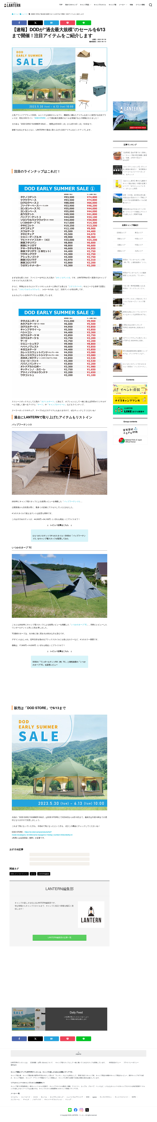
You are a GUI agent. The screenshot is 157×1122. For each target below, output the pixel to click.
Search (150, 3)
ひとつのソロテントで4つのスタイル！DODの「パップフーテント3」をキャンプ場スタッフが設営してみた (59, 537)
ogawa (94, 1097)
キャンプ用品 (84, 4)
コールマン (14, 1097)
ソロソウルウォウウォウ (29, 289)
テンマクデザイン (106, 1097)
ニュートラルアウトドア (75, 1097)
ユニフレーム (15, 1099)
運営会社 (14, 1065)
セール (33, 874)
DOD (87, 1097)
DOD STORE (40, 118)
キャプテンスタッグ (56, 1097)
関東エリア (121, 238)
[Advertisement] (59, 977)
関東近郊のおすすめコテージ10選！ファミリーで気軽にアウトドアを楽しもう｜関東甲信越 (135, 211)
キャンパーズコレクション (53, 1099)
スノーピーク (25, 1097)
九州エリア (139, 251)
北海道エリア (121, 232)
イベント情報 (140, 4)
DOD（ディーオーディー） (19, 874)
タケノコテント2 (63, 277)
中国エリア (139, 245)
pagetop (78, 1054)
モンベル (44, 1097)
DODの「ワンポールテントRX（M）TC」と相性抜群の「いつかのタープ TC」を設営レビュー (59, 663)
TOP (60, 4)
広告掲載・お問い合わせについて (41, 1062)
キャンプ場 (112, 4)
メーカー (122, 4)
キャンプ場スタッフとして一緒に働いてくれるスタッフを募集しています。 (80, 1062)
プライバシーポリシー (131, 1062)
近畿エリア (121, 245)
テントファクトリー (121, 1097)
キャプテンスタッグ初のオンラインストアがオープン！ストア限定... (135, 301)
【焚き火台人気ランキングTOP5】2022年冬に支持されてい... (134, 327)
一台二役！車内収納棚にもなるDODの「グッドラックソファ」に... (134, 288)
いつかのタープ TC (79, 624)
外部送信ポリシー (115, 1062)
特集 (131, 4)
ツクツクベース (75, 286)
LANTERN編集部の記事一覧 (59, 937)
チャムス (26, 1099)
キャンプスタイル (100, 4)
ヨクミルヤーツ (47, 401)
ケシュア (68, 1099)
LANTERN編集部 (43, 874)
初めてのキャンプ (71, 4)
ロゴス (35, 1097)
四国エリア (121, 251)
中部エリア (139, 238)
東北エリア (139, 232)
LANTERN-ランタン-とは (19, 1062)
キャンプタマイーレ (57, 404)
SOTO (134, 1097)
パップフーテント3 (72, 501)
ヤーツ (40, 404)
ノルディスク (36, 1099)
